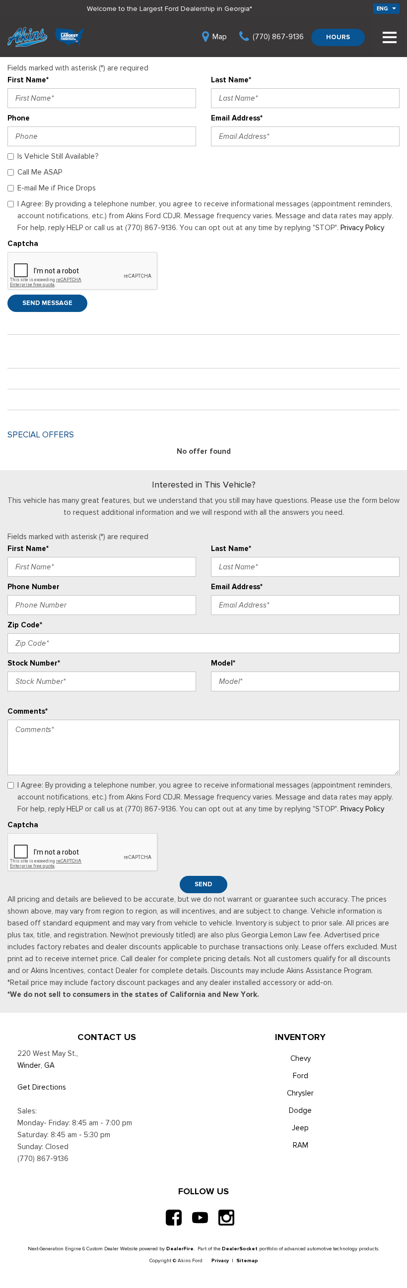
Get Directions (41, 1087)
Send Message (47, 303)
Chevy (300, 1058)
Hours (338, 37)
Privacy (220, 1260)
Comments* (27, 711)
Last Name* (231, 79)
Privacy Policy (362, 227)
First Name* (28, 79)
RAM (300, 1145)
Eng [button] (383, 8)
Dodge (300, 1110)
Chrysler (300, 1093)
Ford (300, 1075)
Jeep (300, 1127)
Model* (223, 663)
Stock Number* (33, 663)
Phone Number (33, 586)
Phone (18, 118)
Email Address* (237, 118)
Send (203, 884)
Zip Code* (24, 624)
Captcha (22, 243)
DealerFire (180, 1248)
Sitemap (247, 1260)
